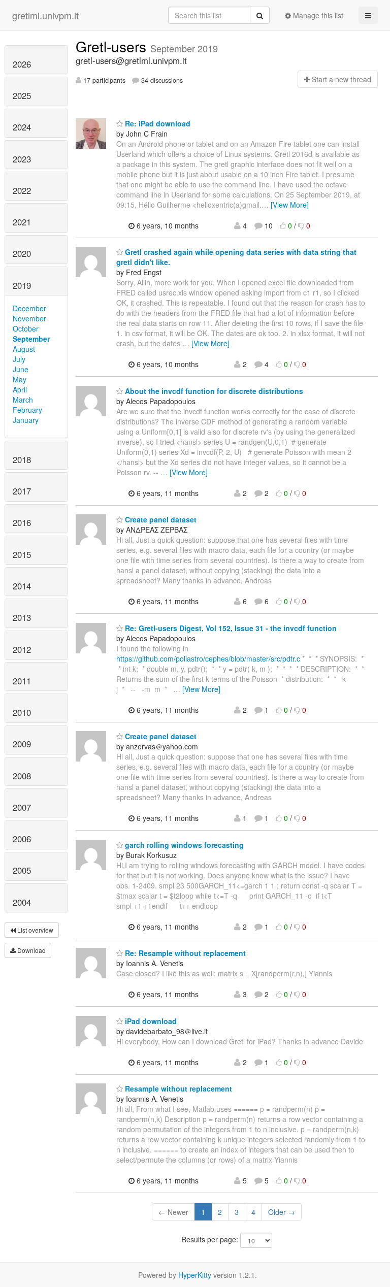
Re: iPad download (156, 123)
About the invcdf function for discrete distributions (213, 391)
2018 (22, 459)
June (20, 369)
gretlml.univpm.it (45, 15)
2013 (22, 617)
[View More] (290, 205)
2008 (22, 776)
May (19, 379)
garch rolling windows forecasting (183, 845)
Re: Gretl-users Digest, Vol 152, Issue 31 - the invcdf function (230, 628)
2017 (22, 491)
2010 (22, 712)
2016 (22, 522)
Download (31, 950)
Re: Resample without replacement (184, 953)
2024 (22, 127)
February (27, 410)
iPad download (150, 1021)
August (24, 349)
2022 (22, 190)
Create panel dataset (160, 519)
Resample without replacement (177, 1088)
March (23, 399)
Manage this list (317, 15)
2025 (22, 95)
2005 (22, 870)
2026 (22, 64)
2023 (22, 159)
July (19, 359)
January (26, 420)
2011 (22, 681)
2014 (22, 586)
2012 (22, 649)
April (20, 389)
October (26, 328)
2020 (22, 253)
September (31, 339)
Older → (281, 1212)
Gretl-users (113, 46)
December (29, 308)
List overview (34, 930)
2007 (22, 807)
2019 (22, 285)
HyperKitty (194, 1275)
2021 (22, 222)
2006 (22, 839)
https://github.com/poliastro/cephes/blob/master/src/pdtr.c (208, 658)
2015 (22, 554)
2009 (22, 744)
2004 (22, 902)
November (29, 318)
